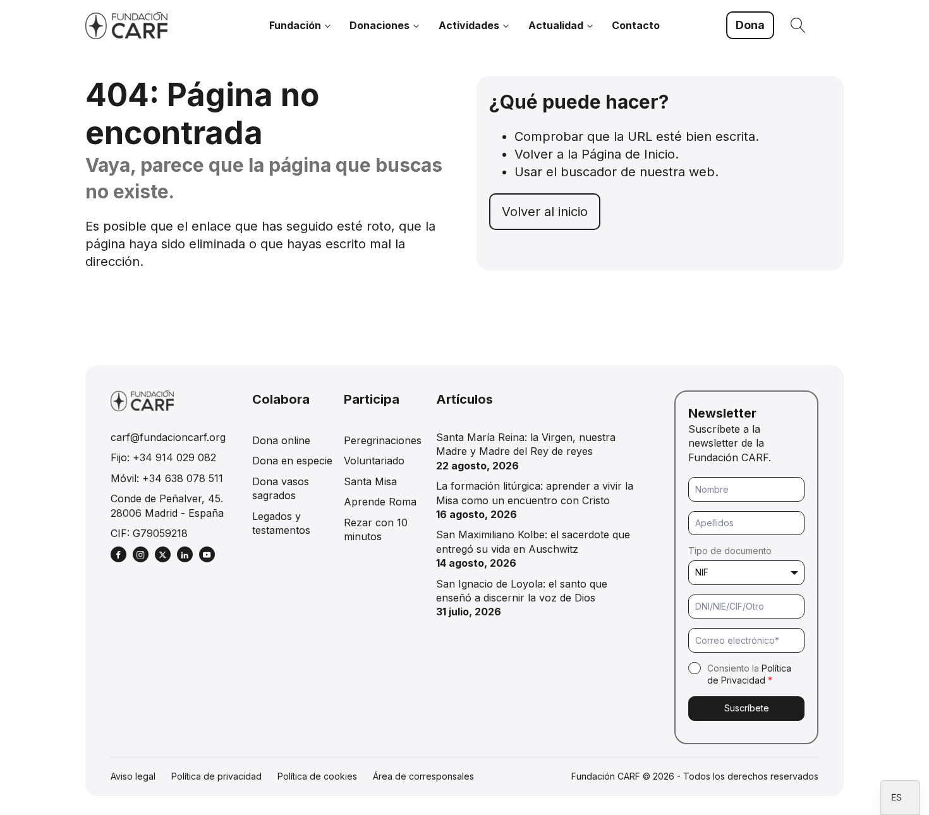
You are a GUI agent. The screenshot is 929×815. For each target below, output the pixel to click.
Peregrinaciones (383, 440)
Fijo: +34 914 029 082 (163, 457)
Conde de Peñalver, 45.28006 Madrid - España (167, 505)
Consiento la (749, 674)
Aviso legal (133, 776)
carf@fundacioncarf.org (168, 437)
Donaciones (379, 25)
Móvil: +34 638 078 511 (167, 478)
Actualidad (555, 25)
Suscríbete (746, 708)
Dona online (281, 440)
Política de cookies (317, 776)
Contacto (636, 25)
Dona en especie (292, 460)
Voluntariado (374, 460)
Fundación (295, 25)
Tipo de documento (730, 550)
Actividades (469, 25)
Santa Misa (370, 481)
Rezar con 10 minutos (376, 529)
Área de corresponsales (423, 776)
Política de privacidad (216, 776)
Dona (750, 25)
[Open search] (798, 25)
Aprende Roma (380, 501)
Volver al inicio (545, 211)
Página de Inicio (628, 154)
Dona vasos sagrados (280, 488)
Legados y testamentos (281, 523)
